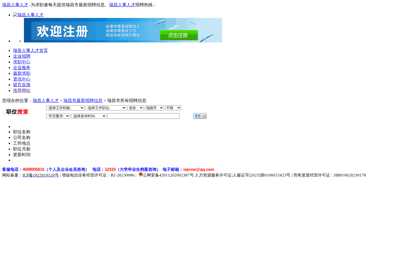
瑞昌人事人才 (15, 4)
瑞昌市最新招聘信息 (83, 100)
